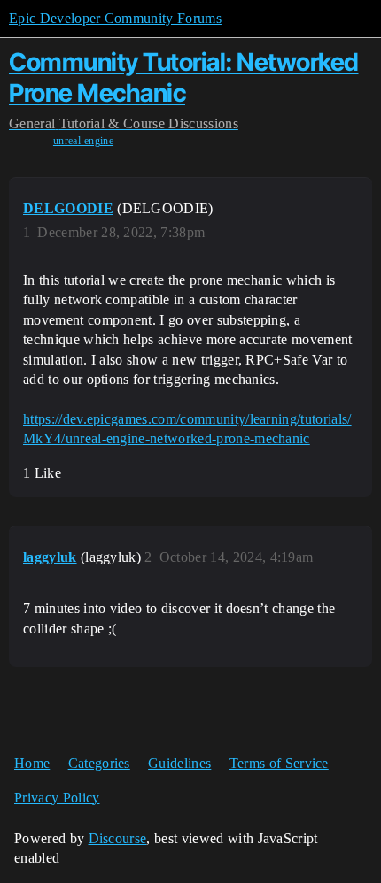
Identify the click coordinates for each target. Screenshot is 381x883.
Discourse (118, 838)
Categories (99, 763)
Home (32, 763)
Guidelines (179, 763)
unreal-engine (83, 140)
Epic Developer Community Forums (115, 18)
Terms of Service (279, 763)
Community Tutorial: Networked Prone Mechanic (184, 77)
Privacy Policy (56, 797)
